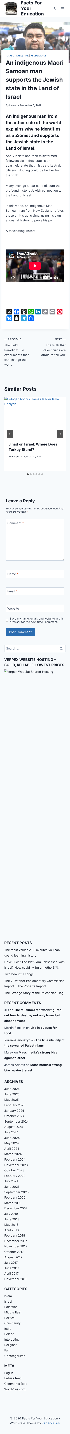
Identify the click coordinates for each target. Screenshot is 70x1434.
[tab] (28, 474)
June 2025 (12, 1094)
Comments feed (15, 1384)
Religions (10, 1345)
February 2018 (14, 1235)
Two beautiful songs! (19, 974)
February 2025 (14, 1105)
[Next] (60, 434)
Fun (7, 1350)
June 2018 (11, 1219)
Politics (9, 1318)
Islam (8, 1296)
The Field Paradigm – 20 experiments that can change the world (16, 352)
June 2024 (12, 1138)
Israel (10, 55)
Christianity (12, 1323)
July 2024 (11, 1132)
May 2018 (11, 1224)
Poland (9, 1334)
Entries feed (13, 1378)
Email (12, 591)
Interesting (12, 1339)
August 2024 (13, 1127)
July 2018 (11, 1214)
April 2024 (11, 1148)
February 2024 (14, 1159)
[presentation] (35, 417)
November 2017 (15, 1246)
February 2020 (14, 1197)
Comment (15, 523)
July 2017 (11, 1262)
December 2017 (15, 1241)
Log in (8, 1373)
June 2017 (11, 1268)
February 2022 (14, 1176)
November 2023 (16, 1165)
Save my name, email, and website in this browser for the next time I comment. (37, 620)
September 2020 (16, 1192)
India (7, 1328)
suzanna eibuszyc (17, 1040)
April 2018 (11, 1230)
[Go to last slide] (10, 434)
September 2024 (16, 1121)
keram (13, 105)
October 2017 (14, 1252)
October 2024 (14, 1116)
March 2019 (12, 1203)
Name (12, 574)
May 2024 (11, 1143)
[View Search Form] (54, 8)
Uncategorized (14, 1356)
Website (13, 608)
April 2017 (11, 1273)
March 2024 (13, 1154)
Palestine (22, 55)
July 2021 (11, 1181)
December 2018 (15, 1208)
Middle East (39, 55)
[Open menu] (62, 8)
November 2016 (15, 1279)
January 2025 (14, 1110)
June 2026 (12, 1089)
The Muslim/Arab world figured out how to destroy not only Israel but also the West (33, 1015)
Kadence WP (51, 1423)
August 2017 (13, 1257)
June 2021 (11, 1186)
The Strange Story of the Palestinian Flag (34, 993)
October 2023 (14, 1170)
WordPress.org (14, 1389)
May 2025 (11, 1099)
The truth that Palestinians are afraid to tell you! (53, 347)
